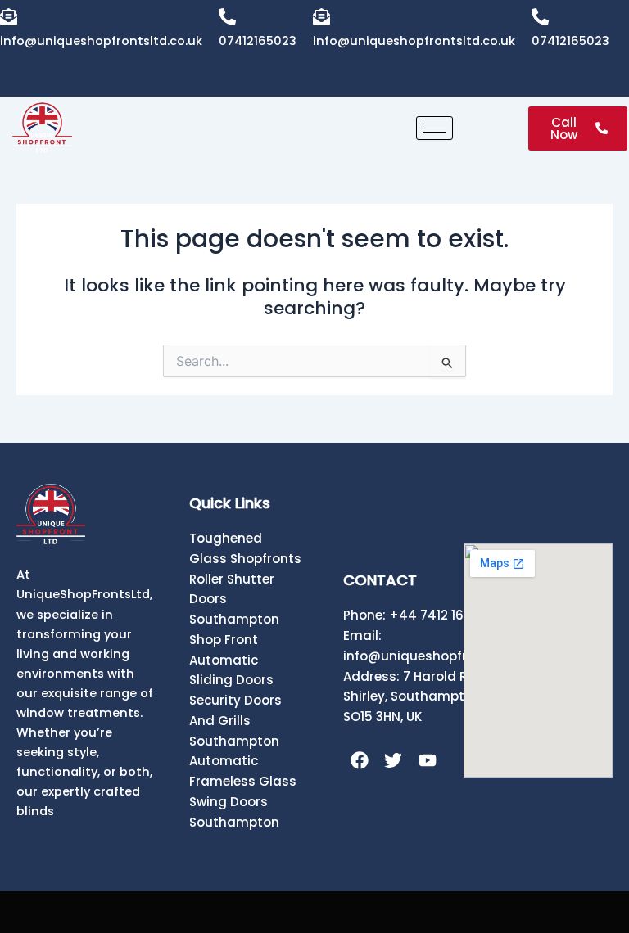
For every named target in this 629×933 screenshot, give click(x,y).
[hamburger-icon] (434, 128)
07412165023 (257, 41)
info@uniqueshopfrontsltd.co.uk (101, 41)
